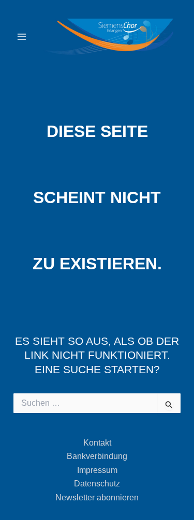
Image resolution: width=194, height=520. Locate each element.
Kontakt (97, 442)
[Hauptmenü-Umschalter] (21, 36)
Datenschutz (97, 483)
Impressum (97, 470)
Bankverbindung (97, 456)
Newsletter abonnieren (97, 497)
